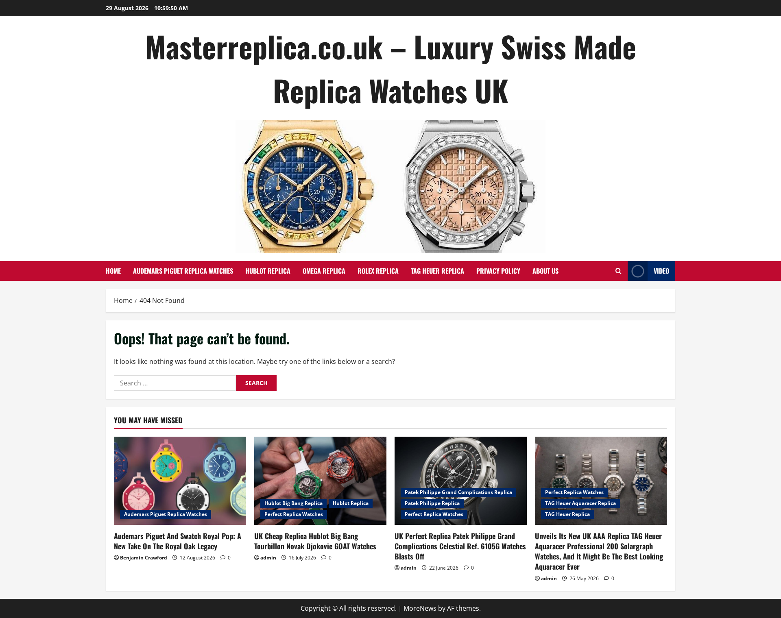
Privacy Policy (498, 271)
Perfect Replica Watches (293, 514)
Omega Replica (324, 271)
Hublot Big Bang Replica (293, 503)
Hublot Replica (267, 271)
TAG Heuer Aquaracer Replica (580, 503)
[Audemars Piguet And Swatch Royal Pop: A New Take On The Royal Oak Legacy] (180, 481)
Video (661, 271)
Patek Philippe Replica (432, 503)
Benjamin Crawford (143, 557)
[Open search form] (618, 271)
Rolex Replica (378, 271)
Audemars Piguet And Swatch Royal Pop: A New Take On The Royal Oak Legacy (177, 541)
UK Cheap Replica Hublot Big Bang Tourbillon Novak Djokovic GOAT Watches (315, 541)
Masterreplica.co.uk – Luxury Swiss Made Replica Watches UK (390, 68)
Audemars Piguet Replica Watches (183, 271)
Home (113, 271)
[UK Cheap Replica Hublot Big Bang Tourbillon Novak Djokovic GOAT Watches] (320, 481)
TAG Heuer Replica (437, 271)
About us (545, 271)
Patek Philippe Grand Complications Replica (458, 492)
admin (268, 557)
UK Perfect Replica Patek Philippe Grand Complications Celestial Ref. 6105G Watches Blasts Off (460, 546)
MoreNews (420, 608)
